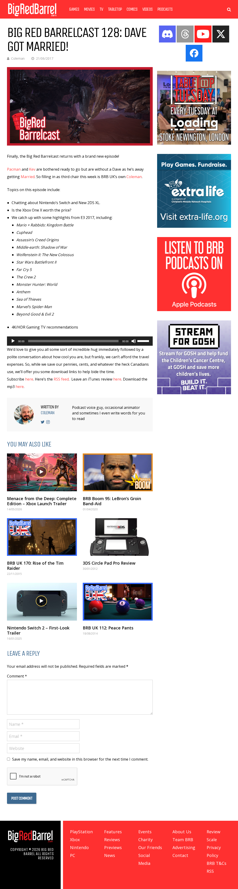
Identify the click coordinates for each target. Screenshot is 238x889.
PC (72, 855)
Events (145, 831)
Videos (147, 9)
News (109, 855)
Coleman (18, 58)
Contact (180, 855)
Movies (89, 9)
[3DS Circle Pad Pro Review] (118, 537)
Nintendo (79, 847)
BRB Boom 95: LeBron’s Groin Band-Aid (112, 501)
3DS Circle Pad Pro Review (109, 563)
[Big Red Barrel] (32, 17)
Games (74, 9)
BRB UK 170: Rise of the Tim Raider (35, 565)
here (29, 379)
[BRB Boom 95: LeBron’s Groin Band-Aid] (118, 472)
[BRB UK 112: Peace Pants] (118, 601)
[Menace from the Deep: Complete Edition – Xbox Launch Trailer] (42, 472)
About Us (181, 831)
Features (113, 831)
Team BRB (182, 839)
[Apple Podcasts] (194, 309)
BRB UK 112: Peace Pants (108, 628)
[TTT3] (194, 143)
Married (28, 176)
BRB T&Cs (216, 863)
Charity (145, 839)
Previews (113, 847)
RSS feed (61, 379)
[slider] (143, 340)
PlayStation (81, 831)
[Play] (13, 341)
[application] (80, 341)
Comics (132, 9)
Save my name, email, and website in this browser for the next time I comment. (80, 759)
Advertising (183, 847)
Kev (32, 169)
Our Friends (150, 847)
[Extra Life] (194, 226)
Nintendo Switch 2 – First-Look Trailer (38, 630)
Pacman (14, 169)
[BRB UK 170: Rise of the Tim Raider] (42, 537)
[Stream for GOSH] (194, 392)
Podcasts (165, 9)
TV (101, 9)
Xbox (75, 839)
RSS (210, 871)
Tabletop (115, 9)
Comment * (17, 676)
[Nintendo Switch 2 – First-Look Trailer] (42, 601)
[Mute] (133, 341)
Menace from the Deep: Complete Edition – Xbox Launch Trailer (41, 501)
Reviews (112, 839)
